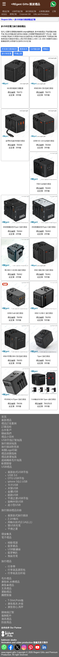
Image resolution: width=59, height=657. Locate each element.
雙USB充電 (14, 525)
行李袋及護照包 (16, 569)
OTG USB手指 (16, 478)
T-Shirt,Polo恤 (15, 600)
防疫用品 (6, 622)
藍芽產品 (13, 546)
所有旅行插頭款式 (9, 49)
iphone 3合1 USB (17, 481)
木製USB (13, 488)
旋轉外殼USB (15, 501)
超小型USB (14, 505)
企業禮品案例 (44, 11)
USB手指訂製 (17, 11)
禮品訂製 (5, 11)
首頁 (3, 416)
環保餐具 (6, 534)
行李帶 (11, 566)
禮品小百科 (7, 436)
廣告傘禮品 (7, 585)
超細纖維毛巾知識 (11, 460)
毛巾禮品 (6, 578)
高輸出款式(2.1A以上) (20, 522)
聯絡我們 (6, 433)
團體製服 (6, 595)
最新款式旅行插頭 (18, 515)
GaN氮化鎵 (35, 49)
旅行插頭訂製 (31, 11)
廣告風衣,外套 (15, 603)
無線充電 (13, 556)
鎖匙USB (13, 495)
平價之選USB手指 (18, 498)
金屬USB (13, 491)
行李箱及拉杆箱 (16, 573)
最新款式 (23, 49)
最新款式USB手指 (18, 472)
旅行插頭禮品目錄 (11, 510)
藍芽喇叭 (13, 552)
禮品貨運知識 (9, 456)
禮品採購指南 (9, 453)
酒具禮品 (6, 619)
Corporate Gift (25, 14)
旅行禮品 (6, 561)
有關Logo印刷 (9, 450)
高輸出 (46, 49)
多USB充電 (6, 53)
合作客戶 (6, 430)
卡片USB (13, 485)
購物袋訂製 (7, 612)
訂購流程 (6, 426)
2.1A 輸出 (13, 518)
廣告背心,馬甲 (15, 607)
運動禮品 (6, 591)
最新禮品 (6, 420)
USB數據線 (14, 549)
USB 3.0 (12, 475)
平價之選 (18, 53)
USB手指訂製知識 (11, 440)
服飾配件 (6, 615)
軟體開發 (6, 463)
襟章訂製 (13, 14)
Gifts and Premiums (41, 14)
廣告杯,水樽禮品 (10, 581)
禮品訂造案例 (9, 423)
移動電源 (13, 542)
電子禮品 (6, 537)
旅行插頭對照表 (10, 446)
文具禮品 (6, 588)
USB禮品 (6, 466)
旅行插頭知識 (9, 443)
